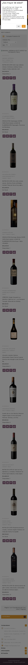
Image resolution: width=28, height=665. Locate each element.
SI (23, 26)
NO (19, 26)
